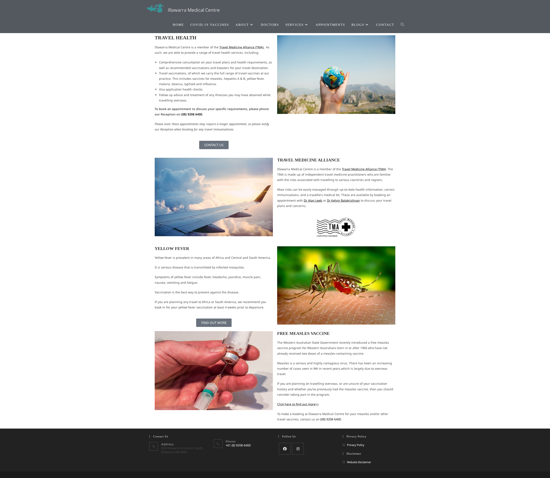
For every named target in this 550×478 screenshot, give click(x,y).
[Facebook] (285, 449)
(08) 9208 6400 (191, 114)
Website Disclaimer (359, 462)
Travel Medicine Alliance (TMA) (241, 47)
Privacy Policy (355, 445)
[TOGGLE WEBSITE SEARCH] (402, 25)
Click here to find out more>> (298, 404)
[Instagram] (298, 449)
